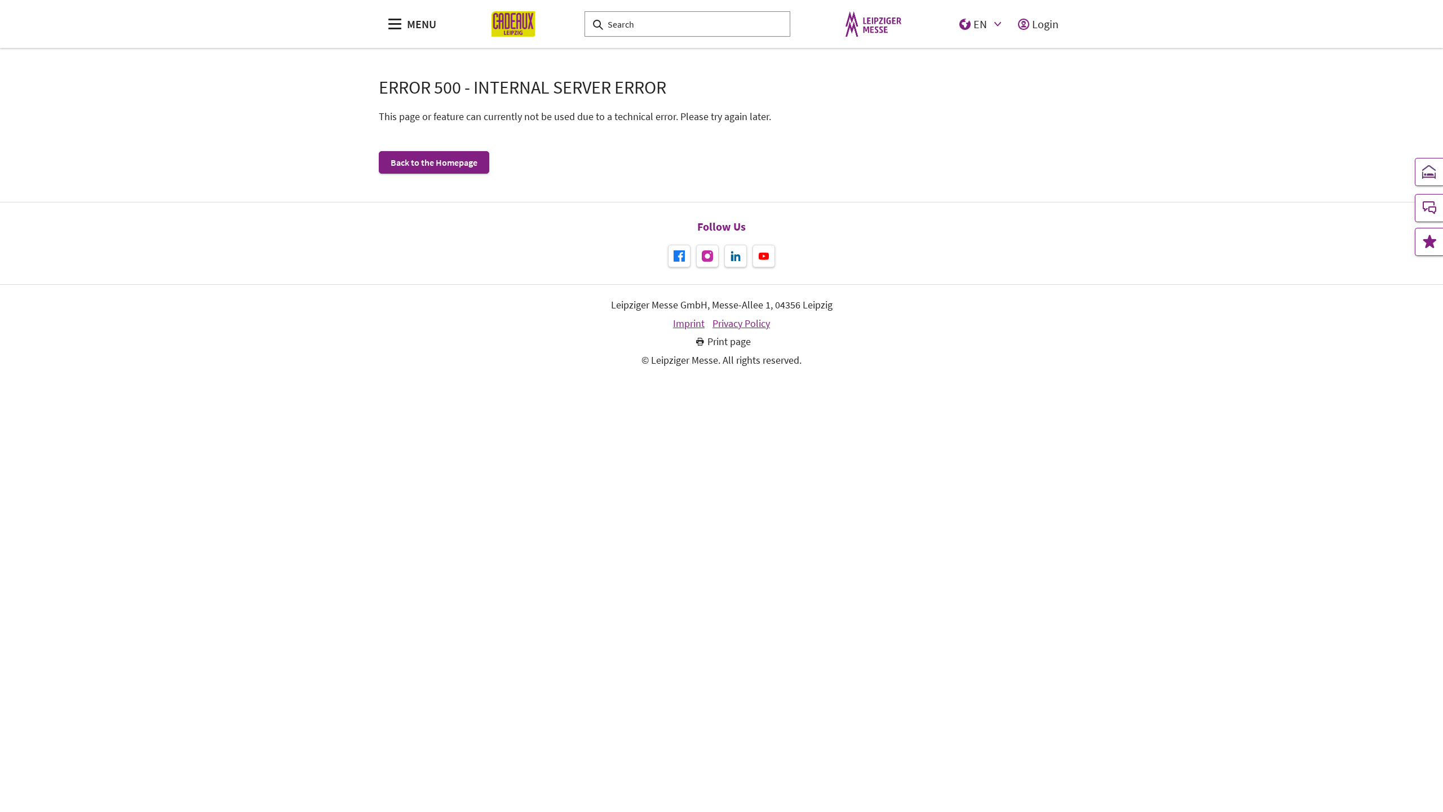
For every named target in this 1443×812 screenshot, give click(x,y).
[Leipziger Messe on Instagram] (707, 256)
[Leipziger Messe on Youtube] (764, 256)
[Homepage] (513, 24)
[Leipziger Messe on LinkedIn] (735, 256)
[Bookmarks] (1429, 242)
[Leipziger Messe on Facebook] (679, 256)
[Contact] (1429, 208)
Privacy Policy (741, 323)
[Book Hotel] (1429, 172)
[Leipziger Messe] (873, 24)
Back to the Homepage (434, 162)
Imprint (689, 323)
